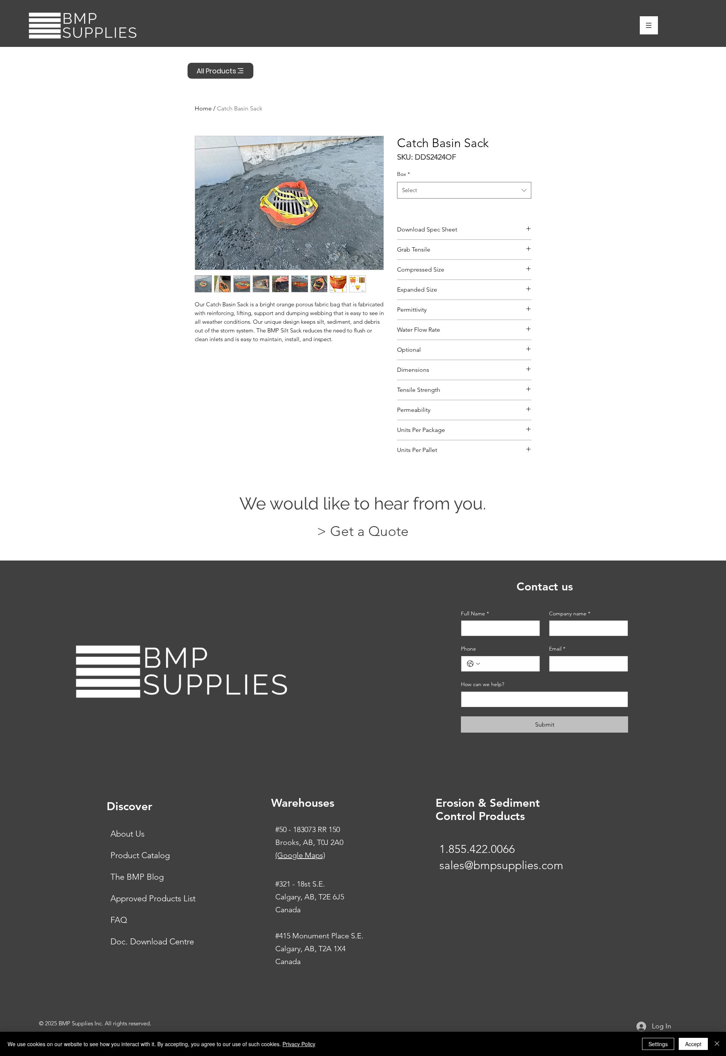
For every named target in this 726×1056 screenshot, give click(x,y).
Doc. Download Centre (152, 941)
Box (403, 174)
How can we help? (482, 684)
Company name (569, 613)
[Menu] (649, 25)
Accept (693, 1044)
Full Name (475, 613)
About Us (127, 834)
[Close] (716, 1044)
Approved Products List (152, 898)
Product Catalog (140, 855)
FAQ (118, 920)
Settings (658, 1044)
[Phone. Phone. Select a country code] (473, 663)
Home (203, 108)
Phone (468, 648)
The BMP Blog (137, 877)
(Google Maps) (300, 855)
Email (557, 648)
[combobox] (464, 190)
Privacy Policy (298, 1044)
